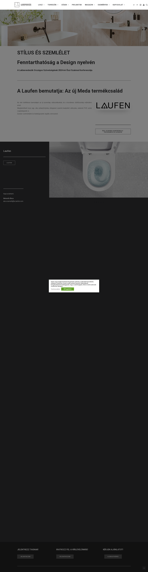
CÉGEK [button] (64, 5)
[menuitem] (41, 5)
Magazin (89, 5)
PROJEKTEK (77, 5)
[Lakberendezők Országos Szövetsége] (23, 5)
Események (103, 5)
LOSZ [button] (40, 5)
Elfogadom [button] (67, 289)
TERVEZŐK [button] (52, 5)
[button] (134, 5)
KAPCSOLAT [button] (118, 5)
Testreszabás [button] (55, 289)
